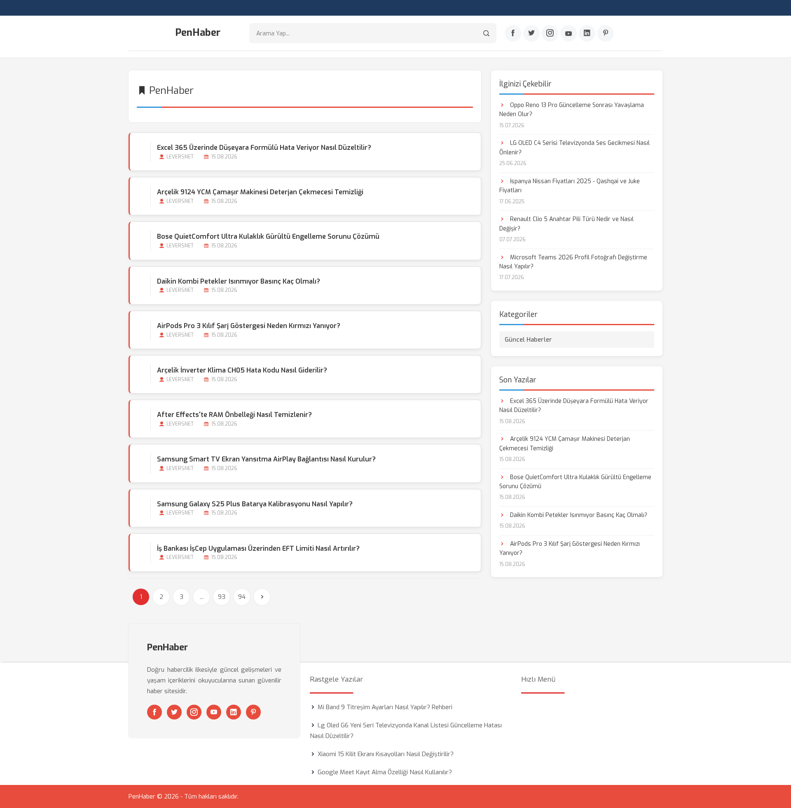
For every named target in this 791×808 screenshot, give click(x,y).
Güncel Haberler (528, 339)
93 (221, 597)
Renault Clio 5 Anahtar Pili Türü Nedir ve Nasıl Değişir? (566, 223)
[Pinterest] (605, 33)
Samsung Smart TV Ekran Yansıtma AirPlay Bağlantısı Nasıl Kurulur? (266, 459)
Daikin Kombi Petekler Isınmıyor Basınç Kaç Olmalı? (238, 281)
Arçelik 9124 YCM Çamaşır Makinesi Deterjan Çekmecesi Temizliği (260, 192)
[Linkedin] (587, 33)
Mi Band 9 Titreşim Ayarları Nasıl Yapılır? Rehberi (385, 707)
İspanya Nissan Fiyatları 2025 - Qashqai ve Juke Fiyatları (569, 185)
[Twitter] (531, 33)
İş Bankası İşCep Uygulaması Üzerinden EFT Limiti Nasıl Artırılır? (258, 548)
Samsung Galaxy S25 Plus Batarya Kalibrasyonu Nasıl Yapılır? (255, 504)
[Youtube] (568, 33)
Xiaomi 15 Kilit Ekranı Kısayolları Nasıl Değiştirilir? (386, 754)
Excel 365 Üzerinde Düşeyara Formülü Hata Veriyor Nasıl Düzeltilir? (264, 147)
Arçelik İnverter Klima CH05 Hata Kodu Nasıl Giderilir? (242, 370)
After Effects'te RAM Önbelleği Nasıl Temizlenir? (234, 414)
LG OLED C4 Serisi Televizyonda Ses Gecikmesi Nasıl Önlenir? (574, 147)
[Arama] (486, 33)
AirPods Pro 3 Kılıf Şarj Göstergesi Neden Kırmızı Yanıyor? (248, 325)
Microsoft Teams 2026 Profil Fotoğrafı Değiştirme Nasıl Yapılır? (573, 262)
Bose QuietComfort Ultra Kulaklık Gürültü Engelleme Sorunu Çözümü (268, 236)
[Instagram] (550, 33)
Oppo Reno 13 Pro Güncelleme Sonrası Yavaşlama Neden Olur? (571, 109)
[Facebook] (513, 33)
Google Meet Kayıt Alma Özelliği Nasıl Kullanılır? (385, 772)
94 (242, 597)
